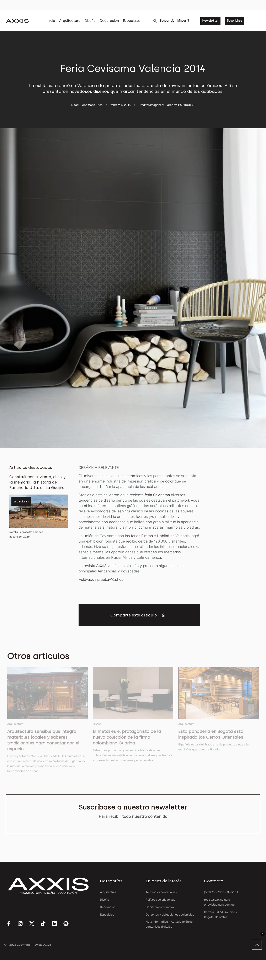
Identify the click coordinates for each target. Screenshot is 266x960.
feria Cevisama (157, 495)
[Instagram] (23, 926)
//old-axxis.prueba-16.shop (101, 579)
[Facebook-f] (11, 926)
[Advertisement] (238, 527)
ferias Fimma (142, 536)
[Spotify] (68, 926)
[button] (163, 615)
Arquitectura (69, 21)
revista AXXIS (95, 565)
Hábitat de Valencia (173, 536)
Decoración (109, 21)
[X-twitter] (34, 926)
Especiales (131, 21)
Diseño (90, 21)
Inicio (51, 21)
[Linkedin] (57, 926)
